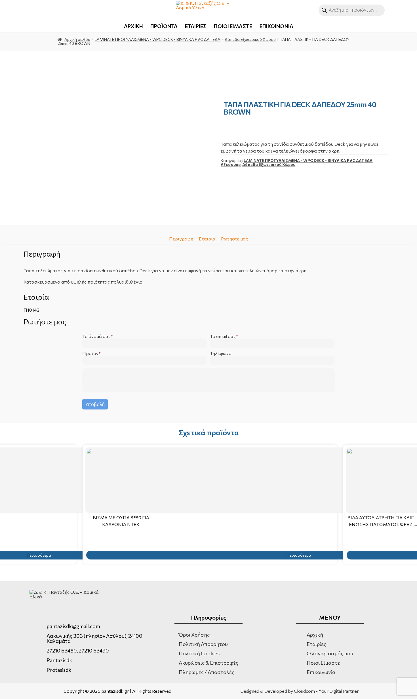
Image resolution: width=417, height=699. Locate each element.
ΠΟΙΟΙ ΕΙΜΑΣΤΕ (233, 26)
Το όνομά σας (96, 336)
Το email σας (223, 336)
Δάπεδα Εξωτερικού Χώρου (250, 39)
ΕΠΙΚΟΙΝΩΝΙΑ (276, 26)
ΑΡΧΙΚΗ (133, 26)
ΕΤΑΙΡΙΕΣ (196, 26)
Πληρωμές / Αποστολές (206, 672)
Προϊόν (90, 353)
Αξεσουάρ (231, 164)
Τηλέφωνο (220, 353)
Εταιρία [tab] (207, 238)
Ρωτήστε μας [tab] (234, 238)
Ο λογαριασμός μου (330, 653)
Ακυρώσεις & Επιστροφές (208, 663)
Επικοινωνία (321, 672)
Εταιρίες (316, 644)
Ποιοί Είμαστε (323, 663)
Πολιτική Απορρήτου (203, 644)
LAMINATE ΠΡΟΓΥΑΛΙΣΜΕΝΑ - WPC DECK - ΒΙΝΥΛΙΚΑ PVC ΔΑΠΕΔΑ (157, 39)
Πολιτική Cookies (199, 653)
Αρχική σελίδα (77, 39)
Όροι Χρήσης (194, 635)
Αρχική (315, 635)
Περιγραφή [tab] (181, 238)
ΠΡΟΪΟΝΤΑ (164, 26)
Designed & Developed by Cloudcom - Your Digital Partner (299, 691)
